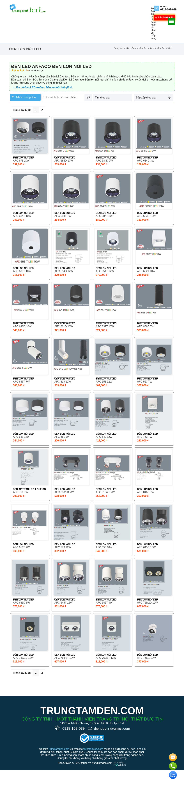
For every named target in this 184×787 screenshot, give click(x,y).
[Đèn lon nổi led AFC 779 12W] (71, 522)
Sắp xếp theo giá (145, 97)
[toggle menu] (171, 21)
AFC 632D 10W (22, 326)
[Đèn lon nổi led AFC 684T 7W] (71, 191)
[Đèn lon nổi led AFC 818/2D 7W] (71, 467)
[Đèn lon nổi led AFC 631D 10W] (71, 301)
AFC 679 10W (21, 160)
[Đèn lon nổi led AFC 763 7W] (154, 412)
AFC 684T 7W (62, 215)
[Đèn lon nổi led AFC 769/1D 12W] (30, 633)
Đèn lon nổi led (23, 157)
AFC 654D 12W (63, 271)
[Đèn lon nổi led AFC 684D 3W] (154, 136)
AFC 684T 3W (104, 215)
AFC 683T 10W (22, 271)
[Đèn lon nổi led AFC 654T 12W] (112, 246)
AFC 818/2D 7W (64, 492)
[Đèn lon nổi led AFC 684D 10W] (71, 136)
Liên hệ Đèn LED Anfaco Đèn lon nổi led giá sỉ (43, 87)
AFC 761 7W (20, 492)
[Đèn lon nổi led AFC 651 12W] (30, 412)
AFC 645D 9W (21, 602)
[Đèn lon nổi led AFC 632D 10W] (30, 301)
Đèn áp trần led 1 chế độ (29, 489)
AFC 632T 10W (146, 271)
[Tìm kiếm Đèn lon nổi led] (88, 97)
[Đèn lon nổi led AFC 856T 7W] (30, 357)
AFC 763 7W (144, 436)
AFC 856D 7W (145, 326)
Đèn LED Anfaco (146, 48)
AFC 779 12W (62, 547)
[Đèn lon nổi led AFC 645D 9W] (30, 577)
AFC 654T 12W (105, 271)
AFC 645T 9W (104, 602)
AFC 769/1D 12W (23, 657)
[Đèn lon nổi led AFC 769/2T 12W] (71, 633)
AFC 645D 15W (146, 547)
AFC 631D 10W (63, 326)
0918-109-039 (74, 728)
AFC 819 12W (62, 381)
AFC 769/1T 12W (106, 657)
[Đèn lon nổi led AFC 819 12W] (71, 357)
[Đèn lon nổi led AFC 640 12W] (112, 412)
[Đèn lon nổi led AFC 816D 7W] (154, 467)
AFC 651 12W (21, 436)
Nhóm (25, 97)
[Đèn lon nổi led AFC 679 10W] (30, 136)
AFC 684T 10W (22, 215)
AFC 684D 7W (104, 160)
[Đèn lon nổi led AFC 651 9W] (71, 412)
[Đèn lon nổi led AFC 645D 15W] (154, 522)
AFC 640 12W (104, 436)
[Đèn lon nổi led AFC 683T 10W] (30, 246)
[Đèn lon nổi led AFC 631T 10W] (112, 301)
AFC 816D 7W (145, 492)
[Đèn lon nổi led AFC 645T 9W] (112, 577)
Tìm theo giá (102, 97)
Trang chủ (118, 48)
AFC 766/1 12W (146, 657)
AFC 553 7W (144, 381)
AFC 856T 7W (21, 381)
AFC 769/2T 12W (64, 657)
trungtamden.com (59, 748)
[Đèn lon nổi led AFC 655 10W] (112, 522)
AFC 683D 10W (146, 215)
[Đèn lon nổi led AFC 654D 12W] (71, 246)
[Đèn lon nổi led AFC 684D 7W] (112, 136)
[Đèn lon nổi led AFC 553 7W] (154, 357)
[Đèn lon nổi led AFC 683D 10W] (154, 191)
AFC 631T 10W (105, 326)
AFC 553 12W (104, 381)
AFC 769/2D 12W (147, 602)
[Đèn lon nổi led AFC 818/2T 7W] (112, 467)
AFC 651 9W (62, 436)
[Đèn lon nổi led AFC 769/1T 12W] (112, 633)
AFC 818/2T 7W (105, 492)
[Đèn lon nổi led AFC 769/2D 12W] (154, 577)
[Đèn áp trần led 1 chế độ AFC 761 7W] (30, 467)
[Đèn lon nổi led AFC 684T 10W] (30, 191)
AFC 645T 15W (63, 602)
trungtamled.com (93, 748)
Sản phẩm (131, 48)
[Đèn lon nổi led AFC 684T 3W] (112, 191)
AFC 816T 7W (21, 547)
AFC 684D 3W (145, 160)
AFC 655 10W (104, 547)
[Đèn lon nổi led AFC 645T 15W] (71, 577)
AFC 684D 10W (63, 160)
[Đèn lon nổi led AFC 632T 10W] (154, 246)
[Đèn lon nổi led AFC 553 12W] (112, 357)
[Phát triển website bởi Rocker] (119, 760)
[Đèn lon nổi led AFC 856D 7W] (154, 301)
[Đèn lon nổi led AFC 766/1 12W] (154, 633)
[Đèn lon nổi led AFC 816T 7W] (30, 522)
